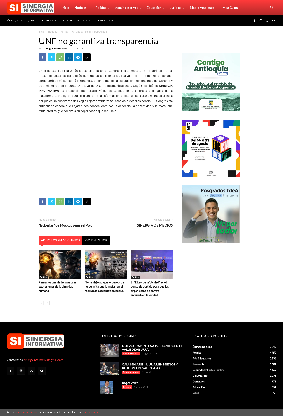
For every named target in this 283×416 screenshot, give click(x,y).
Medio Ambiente (202, 8)
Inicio (65, 8)
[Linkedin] (69, 57)
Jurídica (175, 8)
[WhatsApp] (60, 57)
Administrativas (126, 8)
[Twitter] (267, 20)
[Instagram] (261, 20)
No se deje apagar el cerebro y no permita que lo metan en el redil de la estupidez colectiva (105, 286)
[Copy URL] (87, 57)
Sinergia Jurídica (131, 372)
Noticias (81, 8)
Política (100, 8)
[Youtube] (273, 20)
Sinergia (71, 20)
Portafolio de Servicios (96, 20)
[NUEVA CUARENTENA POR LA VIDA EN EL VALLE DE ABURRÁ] (109, 350)
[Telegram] (78, 57)
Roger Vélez (130, 383)
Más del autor (96, 240)
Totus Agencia (90, 412)
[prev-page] (41, 303)
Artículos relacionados (60, 240)
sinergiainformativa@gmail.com (43, 360)
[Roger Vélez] (106, 387)
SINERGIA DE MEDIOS (155, 225)
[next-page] (47, 303)
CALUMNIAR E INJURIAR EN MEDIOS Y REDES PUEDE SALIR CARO (150, 366)
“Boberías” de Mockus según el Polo (65, 225)
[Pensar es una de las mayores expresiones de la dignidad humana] (60, 264)
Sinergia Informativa (55, 48)
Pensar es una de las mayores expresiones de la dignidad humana (57, 286)
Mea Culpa (230, 8)
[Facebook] (254, 20)
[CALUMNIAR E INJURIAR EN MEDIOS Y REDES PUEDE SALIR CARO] (109, 368)
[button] (271, 8)
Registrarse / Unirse (52, 20)
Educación (154, 8)
